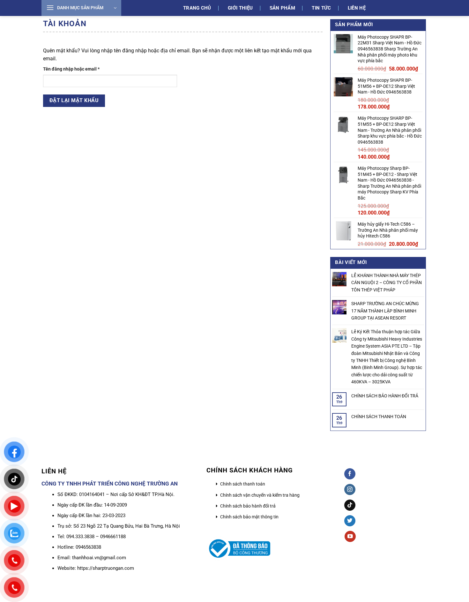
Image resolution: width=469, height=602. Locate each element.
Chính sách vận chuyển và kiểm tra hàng (260, 495)
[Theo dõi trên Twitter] (349, 520)
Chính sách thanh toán (242, 483)
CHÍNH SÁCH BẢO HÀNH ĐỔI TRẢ (384, 395)
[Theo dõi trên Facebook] (349, 473)
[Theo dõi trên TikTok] (349, 505)
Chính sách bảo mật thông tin (249, 516)
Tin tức (321, 8)
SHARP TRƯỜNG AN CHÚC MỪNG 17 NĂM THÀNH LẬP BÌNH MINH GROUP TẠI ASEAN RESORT (385, 310)
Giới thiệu (240, 8)
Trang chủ (197, 8)
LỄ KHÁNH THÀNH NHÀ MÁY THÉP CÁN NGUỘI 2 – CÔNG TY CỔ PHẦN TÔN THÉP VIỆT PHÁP (386, 282)
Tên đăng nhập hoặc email (76, 69)
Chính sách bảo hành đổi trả (248, 505)
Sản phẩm (282, 8)
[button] (81, 8)
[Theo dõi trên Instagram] (349, 489)
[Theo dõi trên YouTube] (350, 536)
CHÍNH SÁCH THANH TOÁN (378, 416)
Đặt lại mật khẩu (74, 100)
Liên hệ (357, 8)
